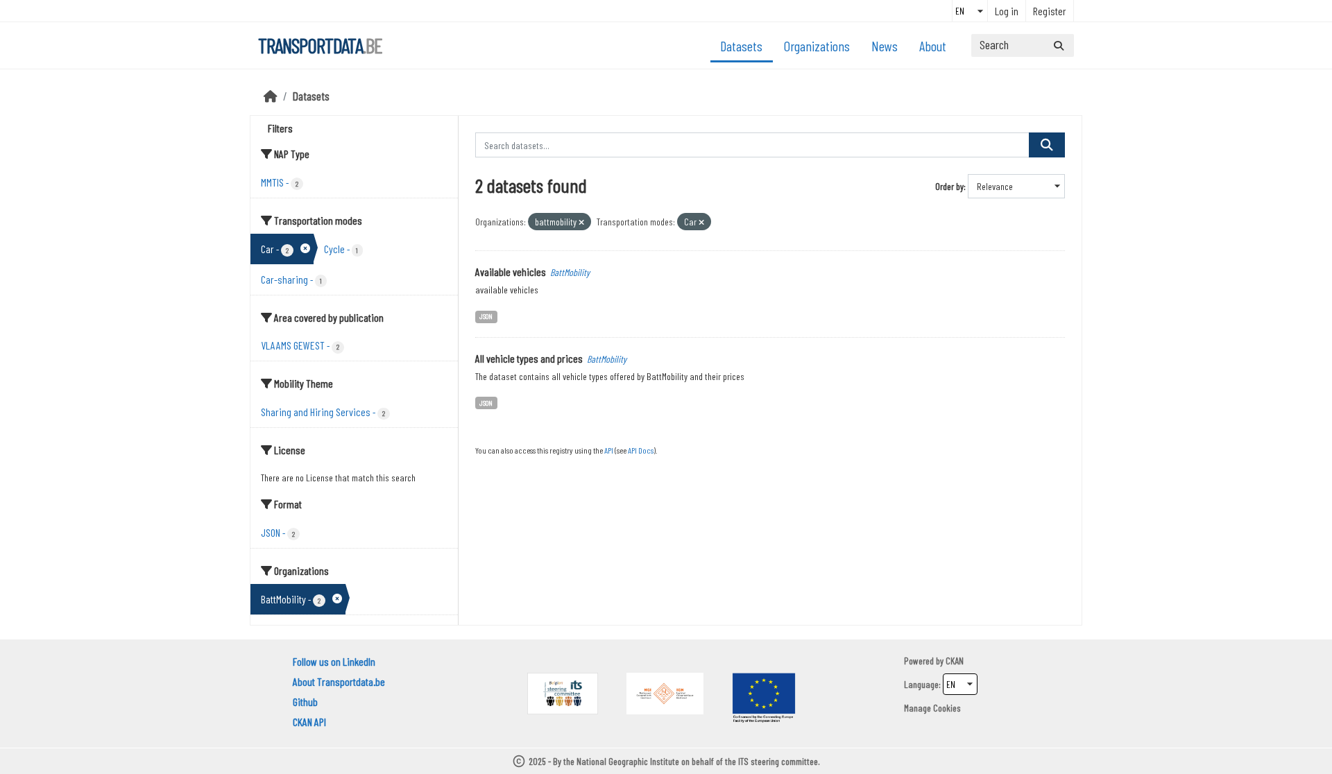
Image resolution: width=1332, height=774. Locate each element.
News (884, 45)
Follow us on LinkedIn (334, 661)
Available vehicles (510, 271)
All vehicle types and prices (529, 358)
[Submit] (1059, 45)
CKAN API (309, 721)
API (608, 450)
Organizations (817, 45)
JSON (486, 315)
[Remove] (581, 222)
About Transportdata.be (339, 681)
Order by (949, 186)
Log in (1006, 10)
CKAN (955, 660)
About (932, 45)
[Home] (271, 95)
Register (1049, 10)
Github (305, 701)
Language (921, 684)
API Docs (641, 450)
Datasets (741, 45)
